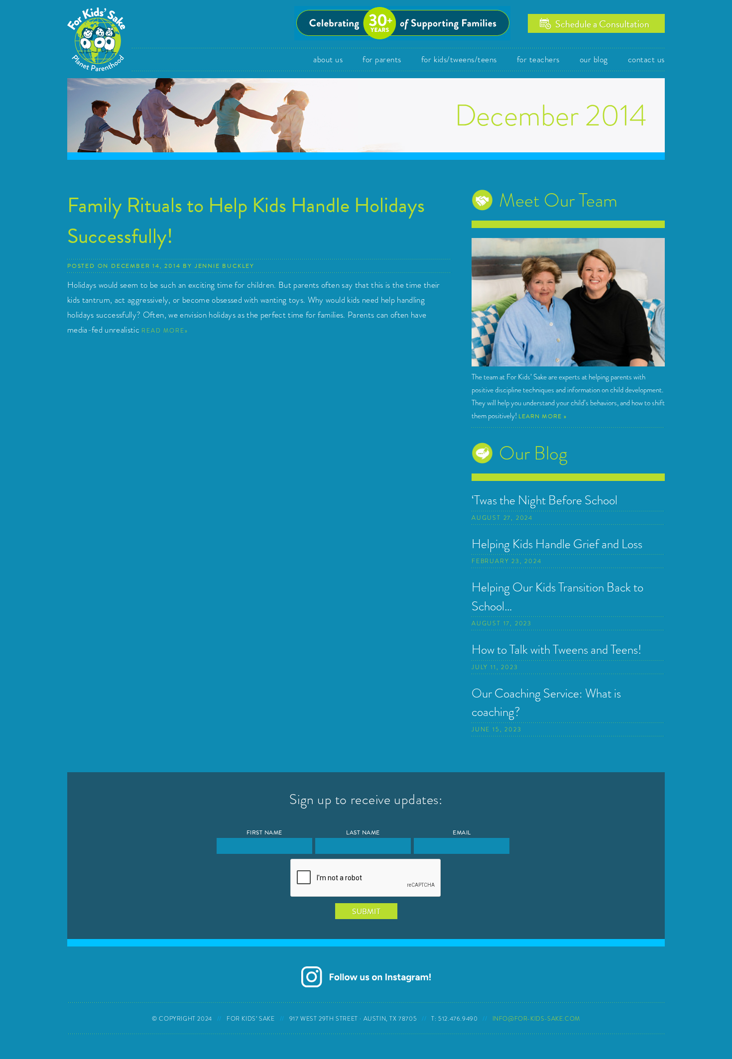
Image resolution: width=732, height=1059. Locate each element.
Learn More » (542, 416)
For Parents (382, 59)
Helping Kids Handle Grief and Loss (557, 544)
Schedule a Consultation (602, 23)
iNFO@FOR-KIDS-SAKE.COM (536, 1018)
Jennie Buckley (224, 265)
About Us (328, 59)
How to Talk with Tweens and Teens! (556, 649)
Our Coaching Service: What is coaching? (546, 702)
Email (462, 833)
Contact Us (646, 59)
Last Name (362, 833)
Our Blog (594, 59)
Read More (162, 330)
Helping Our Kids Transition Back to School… (557, 596)
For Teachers (538, 59)
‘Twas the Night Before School (544, 500)
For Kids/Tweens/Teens (459, 59)
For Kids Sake (99, 38)
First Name (264, 833)
